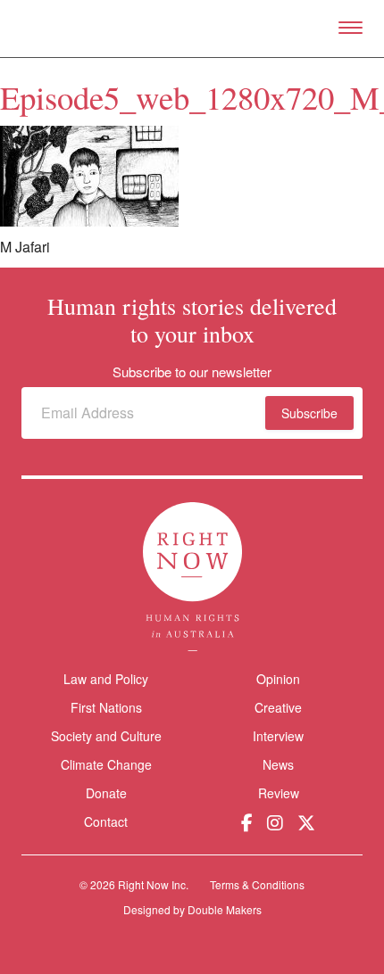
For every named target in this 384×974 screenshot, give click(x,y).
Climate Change (106, 764)
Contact (106, 822)
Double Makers (225, 909)
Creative (278, 707)
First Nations (106, 707)
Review (278, 793)
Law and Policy (105, 679)
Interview (278, 736)
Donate (106, 793)
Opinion (278, 679)
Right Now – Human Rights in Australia (192, 28)
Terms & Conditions (257, 884)
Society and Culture (106, 736)
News (278, 764)
